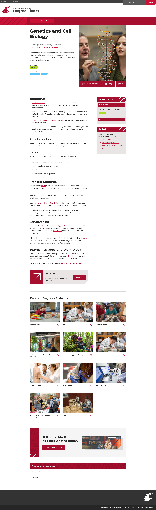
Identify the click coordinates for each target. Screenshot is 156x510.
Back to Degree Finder (43, 21)
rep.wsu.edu (106, 139)
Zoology (66, 415)
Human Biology (35, 385)
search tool (57, 231)
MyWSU (140, 507)
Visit (121, 84)
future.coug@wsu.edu (110, 143)
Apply (110, 84)
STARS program (38, 103)
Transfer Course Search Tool (47, 203)
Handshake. (73, 256)
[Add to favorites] (58, 325)
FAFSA (41, 238)
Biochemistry (35, 325)
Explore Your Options (54, 447)
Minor (101, 120)
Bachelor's (103, 105)
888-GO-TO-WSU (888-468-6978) (112, 147)
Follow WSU (149, 507)
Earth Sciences (101, 325)
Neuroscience (101, 385)
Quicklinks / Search (134, 2)
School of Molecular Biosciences (45, 47)
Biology (65, 325)
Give (151, 2)
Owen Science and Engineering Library (48, 120)
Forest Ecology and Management (75, 355)
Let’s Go (79, 277)
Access (127, 507)
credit (43, 186)
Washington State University (11, 1)
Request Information (92, 84)
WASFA (84, 238)
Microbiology (67, 385)
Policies (133, 507)
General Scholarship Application (54, 226)
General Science (102, 355)
